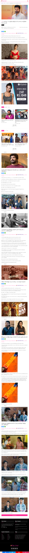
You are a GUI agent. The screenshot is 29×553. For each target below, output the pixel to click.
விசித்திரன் (24, 535)
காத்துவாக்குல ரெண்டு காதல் (18, 535)
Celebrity (3, 535)
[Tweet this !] (3, 31)
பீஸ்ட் (5, 130)
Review (8, 534)
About (8, 539)
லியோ (7, 130)
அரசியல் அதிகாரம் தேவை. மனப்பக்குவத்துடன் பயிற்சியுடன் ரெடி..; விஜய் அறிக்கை (7, 121)
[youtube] (19, 552)
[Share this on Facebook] (2, 31)
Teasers (8, 535)
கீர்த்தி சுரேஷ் (16, 538)
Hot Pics (3, 539)
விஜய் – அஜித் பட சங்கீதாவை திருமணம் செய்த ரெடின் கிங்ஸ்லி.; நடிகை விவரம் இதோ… (20, 144)
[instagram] (25, 552)
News (2, 534)
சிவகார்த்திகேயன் (21, 538)
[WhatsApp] (5, 31)
